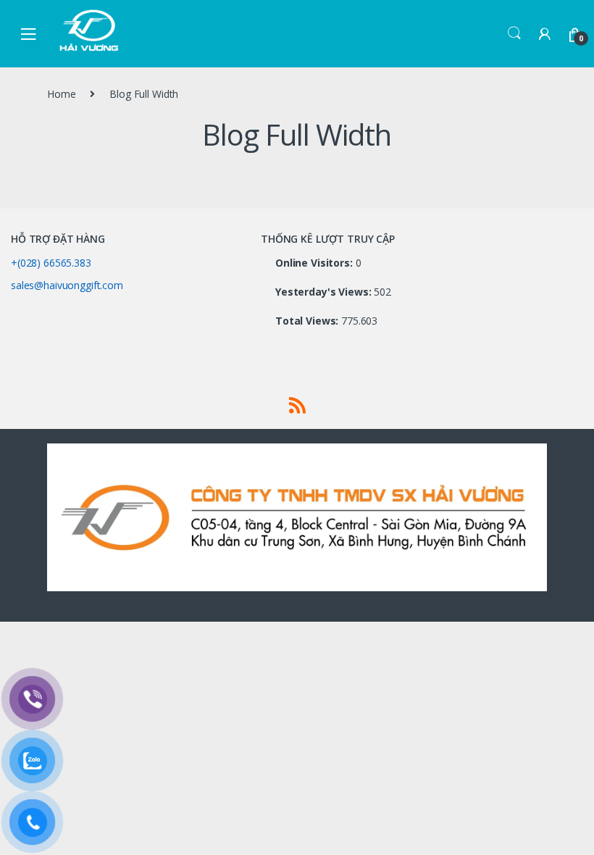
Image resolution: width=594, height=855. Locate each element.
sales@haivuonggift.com (67, 285)
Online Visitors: (315, 263)
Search (514, 33)
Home (61, 94)
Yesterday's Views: (324, 292)
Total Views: (308, 321)
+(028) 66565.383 (51, 263)
